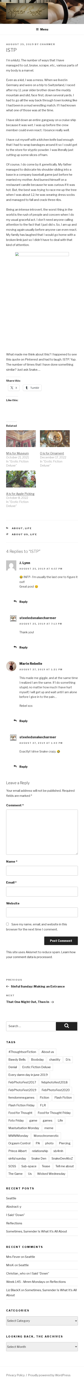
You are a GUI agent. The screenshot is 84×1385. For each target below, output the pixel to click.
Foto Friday (16, 1120)
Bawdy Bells (17, 1059)
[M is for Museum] (21, 438)
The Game (15, 1174)
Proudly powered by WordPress (49, 1375)
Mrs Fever (13, 1257)
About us (20, 534)
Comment (15, 805)
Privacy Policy (15, 1375)
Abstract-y (13, 1206)
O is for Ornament (52, 453)
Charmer (47, 44)
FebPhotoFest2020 (56, 1090)
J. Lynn (24, 563)
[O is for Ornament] (55, 438)
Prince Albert (17, 1151)
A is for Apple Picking (20, 493)
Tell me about (64, 1166)
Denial (12, 1067)
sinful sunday (17, 1158)
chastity (54, 1059)
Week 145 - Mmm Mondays (25, 1282)
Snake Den (38, 1158)
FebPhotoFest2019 (22, 1090)
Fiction (44, 1097)
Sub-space (28, 1166)
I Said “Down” (15, 1215)
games (47, 1120)
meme (48, 1128)
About (17, 528)
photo (49, 1143)
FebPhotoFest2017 (22, 1082)
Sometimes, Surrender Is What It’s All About (36, 1231)
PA (38, 1143)
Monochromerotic (46, 1136)
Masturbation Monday (23, 1128)
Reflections (14, 1223)
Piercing (65, 1143)
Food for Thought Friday (54, 1113)
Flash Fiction (63, 1097)
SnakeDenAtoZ (62, 1158)
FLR (43, 1105)
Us (30, 1174)
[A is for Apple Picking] (21, 479)
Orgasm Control (19, 1143)
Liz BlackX (13, 1290)
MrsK (10, 1265)
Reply (23, 601)
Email (11, 882)
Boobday (37, 1059)
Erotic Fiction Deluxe (36, 1067)
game (33, 1120)
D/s (68, 1059)
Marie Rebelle (30, 664)
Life (28, 528)
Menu (44, 29)
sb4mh (58, 1151)
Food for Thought (20, 1113)
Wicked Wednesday (51, 1174)
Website (13, 903)
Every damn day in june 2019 (28, 1075)
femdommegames (21, 1097)
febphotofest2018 (54, 1082)
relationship (40, 1151)
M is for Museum (17, 453)
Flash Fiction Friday (21, 1105)
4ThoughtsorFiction (22, 1052)
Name (11, 861)
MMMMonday (18, 1136)
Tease (46, 1166)
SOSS (12, 1166)
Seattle (11, 1198)
